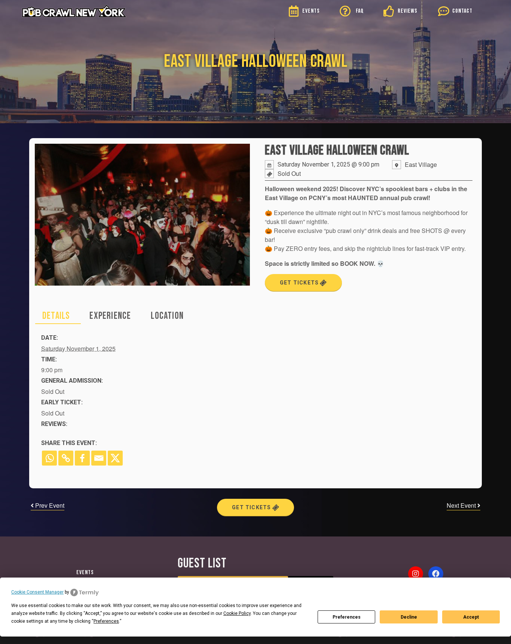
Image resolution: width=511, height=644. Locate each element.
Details (56, 316)
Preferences (347, 617)
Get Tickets (300, 283)
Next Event (462, 505)
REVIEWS (407, 11)
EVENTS (311, 11)
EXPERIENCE (110, 316)
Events (85, 572)
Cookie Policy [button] (237, 613)
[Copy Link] (65, 458)
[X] (115, 458)
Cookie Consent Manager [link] (37, 592)
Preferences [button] (106, 621)
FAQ (360, 11)
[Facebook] (82, 458)
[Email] (98, 458)
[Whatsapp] (49, 458)
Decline (409, 617)
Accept (471, 617)
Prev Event (49, 505)
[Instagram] (415, 573)
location (167, 316)
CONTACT (462, 11)
